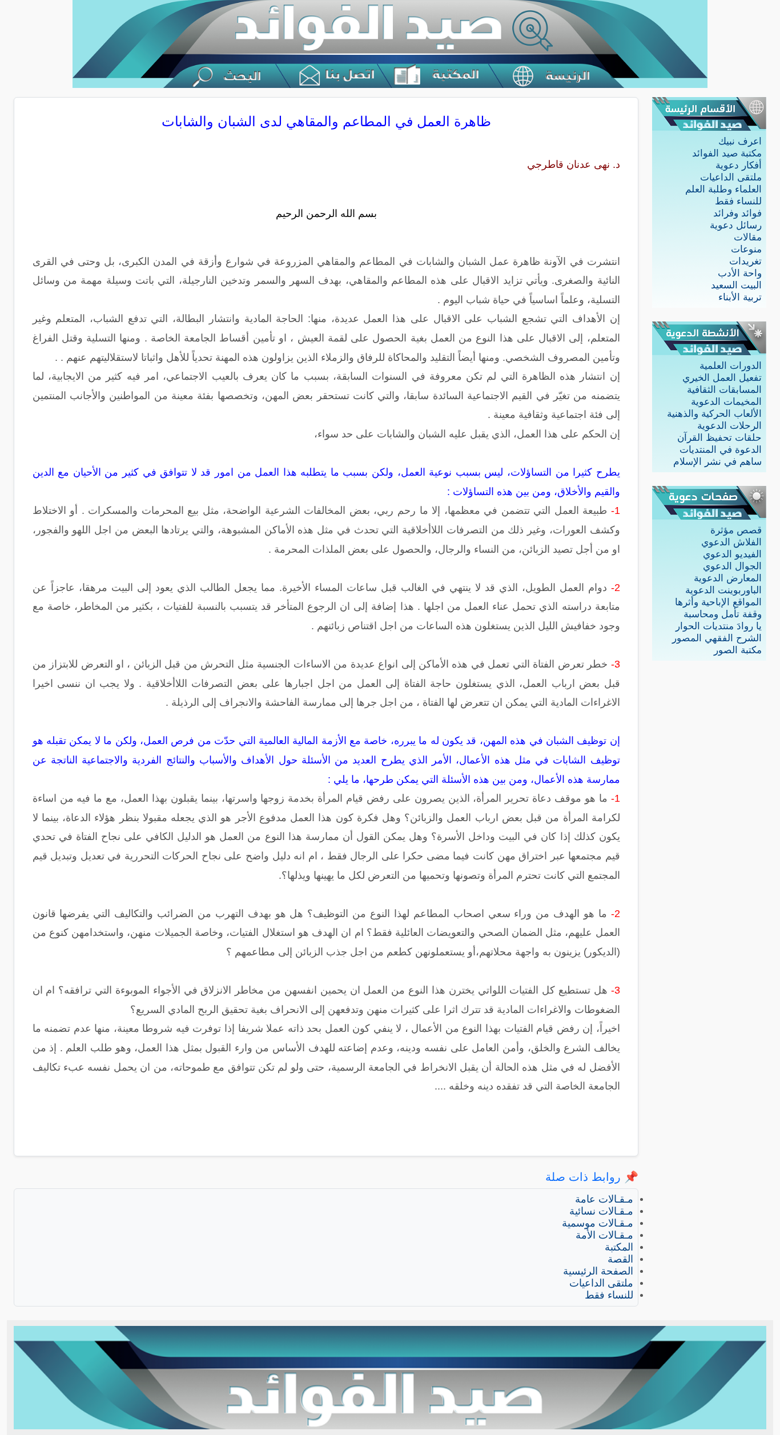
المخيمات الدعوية (726, 401)
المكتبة (619, 1247)
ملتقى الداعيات (731, 177)
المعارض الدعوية (728, 578)
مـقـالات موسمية (597, 1223)
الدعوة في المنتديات (721, 449)
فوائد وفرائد (737, 213)
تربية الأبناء (740, 297)
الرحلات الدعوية (729, 425)
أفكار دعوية (738, 165)
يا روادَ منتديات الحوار (719, 626)
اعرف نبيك (740, 141)
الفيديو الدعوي (732, 554)
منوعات (746, 249)
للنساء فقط (738, 201)
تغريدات (745, 261)
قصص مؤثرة (736, 530)
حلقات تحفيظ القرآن (719, 437)
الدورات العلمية (730, 365)
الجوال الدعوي (732, 566)
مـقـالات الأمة (604, 1235)
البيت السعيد (736, 285)
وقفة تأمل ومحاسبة (722, 614)
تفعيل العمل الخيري (722, 377)
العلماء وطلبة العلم (723, 189)
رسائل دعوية (736, 225)
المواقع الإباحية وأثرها (718, 602)
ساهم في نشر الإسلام (717, 461)
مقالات (748, 237)
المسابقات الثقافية (724, 389)
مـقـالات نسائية (601, 1211)
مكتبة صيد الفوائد (727, 153)
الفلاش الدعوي (731, 542)
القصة (620, 1259)
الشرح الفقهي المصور (717, 638)
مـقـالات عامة (604, 1199)
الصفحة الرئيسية (598, 1271)
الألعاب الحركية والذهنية (714, 413)
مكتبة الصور (738, 650)
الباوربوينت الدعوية (723, 590)
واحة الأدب (740, 273)
